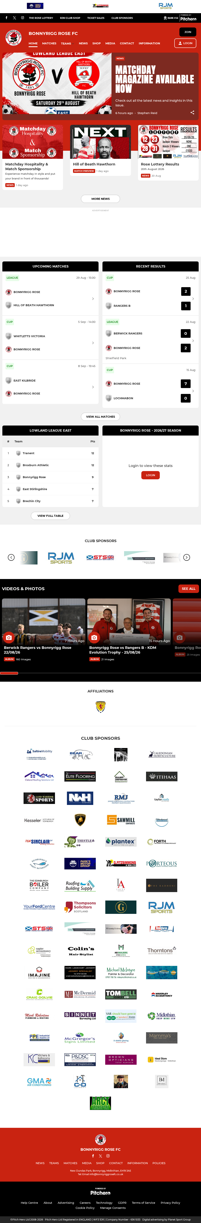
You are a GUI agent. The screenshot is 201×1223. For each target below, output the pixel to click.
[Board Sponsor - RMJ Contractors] (121, 799)
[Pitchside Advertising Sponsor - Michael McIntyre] (121, 973)
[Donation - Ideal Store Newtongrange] (161, 1060)
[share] (192, 113)
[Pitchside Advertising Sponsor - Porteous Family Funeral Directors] (161, 864)
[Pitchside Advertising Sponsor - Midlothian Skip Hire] (161, 1016)
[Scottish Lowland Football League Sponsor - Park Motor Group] (35, 6)
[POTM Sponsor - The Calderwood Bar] (121, 755)
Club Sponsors (122, 17)
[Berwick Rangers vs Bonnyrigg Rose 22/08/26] (43, 621)
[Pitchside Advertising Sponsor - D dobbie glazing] (121, 1038)
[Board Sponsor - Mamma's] (161, 1038)
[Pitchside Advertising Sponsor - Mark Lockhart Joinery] (80, 973)
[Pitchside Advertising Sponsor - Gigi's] (121, 908)
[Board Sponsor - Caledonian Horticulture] (161, 755)
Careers (85, 1203)
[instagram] (22, 18)
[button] (33, 43)
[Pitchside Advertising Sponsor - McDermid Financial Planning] (80, 995)
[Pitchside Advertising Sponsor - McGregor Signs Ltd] (80, 1038)
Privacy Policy (170, 1203)
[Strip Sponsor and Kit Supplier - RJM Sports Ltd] (166, 6)
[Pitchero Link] (188, 19)
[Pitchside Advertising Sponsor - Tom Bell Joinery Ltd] (121, 995)
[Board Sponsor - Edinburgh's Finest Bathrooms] (39, 864)
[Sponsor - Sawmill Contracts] (121, 820)
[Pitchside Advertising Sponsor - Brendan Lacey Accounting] (121, 886)
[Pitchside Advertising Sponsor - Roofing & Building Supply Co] (80, 886)
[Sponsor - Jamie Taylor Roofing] (161, 799)
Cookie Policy (85, 1208)
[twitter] (14, 18)
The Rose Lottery (41, 17)
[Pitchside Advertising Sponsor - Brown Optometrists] (121, 1060)
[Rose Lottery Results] (168, 142)
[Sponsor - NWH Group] (80, 799)
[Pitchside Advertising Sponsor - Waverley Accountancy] (161, 995)
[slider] (9, 673)
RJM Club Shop (70, 17)
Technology (104, 1203)
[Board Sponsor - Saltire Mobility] (39, 755)
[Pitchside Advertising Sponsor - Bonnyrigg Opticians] (139, 558)
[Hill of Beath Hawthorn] (100, 142)
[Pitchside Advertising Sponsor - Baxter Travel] (161, 973)
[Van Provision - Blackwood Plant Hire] (161, 820)
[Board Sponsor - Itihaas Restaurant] (161, 777)
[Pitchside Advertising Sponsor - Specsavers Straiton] (121, 1016)
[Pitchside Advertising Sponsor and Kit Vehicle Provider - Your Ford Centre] (39, 908)
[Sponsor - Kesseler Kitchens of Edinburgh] (39, 820)
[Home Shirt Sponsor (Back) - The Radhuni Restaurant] (161, 886)
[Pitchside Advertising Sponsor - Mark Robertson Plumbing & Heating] (39, 1016)
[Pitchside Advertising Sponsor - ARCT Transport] (100, 1104)
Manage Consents (113, 1208)
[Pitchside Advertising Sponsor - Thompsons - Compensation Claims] (80, 908)
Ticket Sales (95, 17)
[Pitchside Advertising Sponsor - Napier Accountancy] (39, 951)
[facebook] (6, 18)
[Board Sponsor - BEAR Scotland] (80, 755)
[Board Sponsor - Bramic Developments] (161, 1082)
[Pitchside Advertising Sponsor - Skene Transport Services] (100, 558)
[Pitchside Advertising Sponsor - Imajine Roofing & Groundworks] (39, 973)
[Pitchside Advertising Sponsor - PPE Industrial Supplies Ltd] (39, 1038)
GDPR (122, 1203)
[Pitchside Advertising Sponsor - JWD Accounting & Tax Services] (121, 929)
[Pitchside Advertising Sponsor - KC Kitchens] (39, 1060)
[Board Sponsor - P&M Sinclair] (39, 842)
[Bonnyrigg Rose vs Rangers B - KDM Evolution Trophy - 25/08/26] (129, 621)
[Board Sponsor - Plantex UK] (121, 842)
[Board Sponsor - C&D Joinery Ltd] (80, 1082)
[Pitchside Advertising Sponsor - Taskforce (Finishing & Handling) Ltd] (161, 929)
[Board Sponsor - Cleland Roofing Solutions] (39, 777)
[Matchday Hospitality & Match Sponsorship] (32, 142)
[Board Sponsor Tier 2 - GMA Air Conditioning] (39, 1082)
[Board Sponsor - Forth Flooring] (161, 842)
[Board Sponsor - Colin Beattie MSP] (121, 1082)
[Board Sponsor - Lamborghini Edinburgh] (80, 820)
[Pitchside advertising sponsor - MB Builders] (121, 951)
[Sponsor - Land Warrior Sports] (39, 799)
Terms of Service (143, 1203)
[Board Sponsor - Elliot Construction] (121, 777)
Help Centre (29, 1203)
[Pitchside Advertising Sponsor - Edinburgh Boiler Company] (39, 886)
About (48, 1203)
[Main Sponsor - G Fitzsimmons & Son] (100, 6)
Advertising (66, 1203)
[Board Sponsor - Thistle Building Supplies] (80, 842)
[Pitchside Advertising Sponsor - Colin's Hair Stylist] (80, 951)
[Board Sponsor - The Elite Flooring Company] (80, 777)
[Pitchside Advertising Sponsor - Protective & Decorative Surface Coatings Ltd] (80, 1060)
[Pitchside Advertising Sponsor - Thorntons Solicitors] (161, 951)
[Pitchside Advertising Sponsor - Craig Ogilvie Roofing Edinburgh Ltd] (39, 995)
